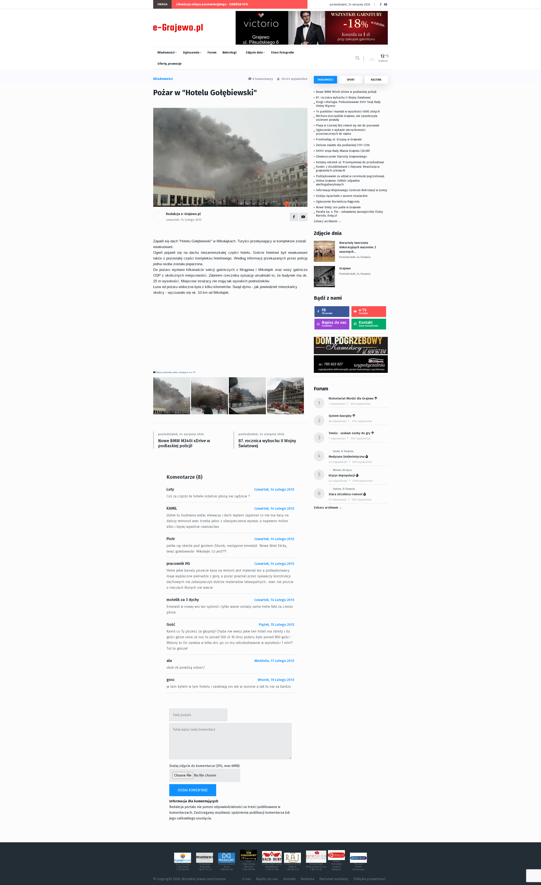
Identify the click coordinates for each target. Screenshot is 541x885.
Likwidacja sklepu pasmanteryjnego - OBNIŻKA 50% (212, 4)
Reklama (307, 879)
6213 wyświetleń (362, 462)
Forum (212, 52)
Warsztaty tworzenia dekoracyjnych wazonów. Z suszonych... (357, 247)
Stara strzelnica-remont (345, 494)
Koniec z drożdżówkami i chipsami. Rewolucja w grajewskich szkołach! (348, 168)
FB (327, 311)
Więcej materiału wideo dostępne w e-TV (176, 372)
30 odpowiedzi (338, 421)
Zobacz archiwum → (327, 221)
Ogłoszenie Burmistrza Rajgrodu (337, 201)
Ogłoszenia (191, 52)
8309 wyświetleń (362, 480)
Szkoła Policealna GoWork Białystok (336, 865)
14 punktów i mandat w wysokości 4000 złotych (348, 111)
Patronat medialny (333, 879)
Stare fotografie (282, 52)
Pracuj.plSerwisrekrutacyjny (358, 867)
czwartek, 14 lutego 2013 (183, 220)
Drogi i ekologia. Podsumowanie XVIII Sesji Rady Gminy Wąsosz (348, 104)
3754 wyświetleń (362, 421)
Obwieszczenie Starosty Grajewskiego (341, 156)
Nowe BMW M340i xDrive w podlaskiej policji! (184, 443)
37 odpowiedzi (338, 499)
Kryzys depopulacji (342, 475)
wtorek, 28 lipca (342, 470)
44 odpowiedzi (338, 480)
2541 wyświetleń (360, 438)
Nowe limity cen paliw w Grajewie (338, 207)
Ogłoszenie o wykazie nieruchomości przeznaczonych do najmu (340, 132)
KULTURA (376, 79)
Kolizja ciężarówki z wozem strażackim (341, 196)
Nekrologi (229, 52)
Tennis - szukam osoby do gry (349, 433)
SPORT (351, 79)
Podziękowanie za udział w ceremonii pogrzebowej (350, 176)
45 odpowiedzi (338, 462)
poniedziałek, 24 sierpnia (354, 257)
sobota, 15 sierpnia (344, 488)
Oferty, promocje (169, 64)
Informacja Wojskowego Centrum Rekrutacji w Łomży (351, 190)
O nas (246, 879)
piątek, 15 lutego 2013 (276, 625)
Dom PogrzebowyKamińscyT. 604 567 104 (248, 865)
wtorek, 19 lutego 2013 (276, 680)
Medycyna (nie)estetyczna (347, 456)
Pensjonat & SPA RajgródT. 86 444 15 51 (292, 867)
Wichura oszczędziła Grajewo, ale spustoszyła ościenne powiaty (346, 118)
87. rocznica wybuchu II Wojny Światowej (267, 443)
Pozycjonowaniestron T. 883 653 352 (226, 867)
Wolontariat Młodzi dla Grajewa (351, 398)
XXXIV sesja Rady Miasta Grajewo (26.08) (343, 151)
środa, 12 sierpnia (343, 451)
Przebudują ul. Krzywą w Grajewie (339, 139)
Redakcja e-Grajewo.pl (183, 214)
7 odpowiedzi (337, 403)
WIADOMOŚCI (325, 79)
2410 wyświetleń (360, 403)
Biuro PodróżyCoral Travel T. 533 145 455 (182, 867)
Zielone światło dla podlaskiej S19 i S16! (343, 145)
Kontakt (368, 323)
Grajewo (345, 268)
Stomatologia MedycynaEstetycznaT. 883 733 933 (316, 867)
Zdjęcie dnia (254, 52)
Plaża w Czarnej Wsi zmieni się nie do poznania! (347, 125)
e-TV (363, 311)
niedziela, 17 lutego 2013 (274, 661)
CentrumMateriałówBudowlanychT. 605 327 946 (272, 867)
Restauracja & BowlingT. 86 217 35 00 (205, 867)
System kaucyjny (340, 416)
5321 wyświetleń (362, 499)
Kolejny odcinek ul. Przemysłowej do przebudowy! (350, 162)
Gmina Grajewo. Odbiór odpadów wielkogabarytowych (338, 182)
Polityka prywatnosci (369, 879)
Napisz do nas (334, 323)
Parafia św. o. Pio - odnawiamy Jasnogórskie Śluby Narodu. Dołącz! (349, 213)
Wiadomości (166, 52)
